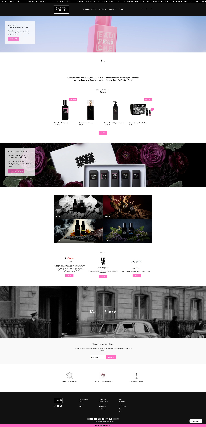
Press (120, 399)
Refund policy (102, 406)
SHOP (69, 275)
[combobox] (194, 421)
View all (103, 132)
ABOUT (121, 9)
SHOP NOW (13, 39)
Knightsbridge (102, 409)
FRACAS (101, 9)
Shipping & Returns (103, 401)
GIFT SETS (112, 9)
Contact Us (122, 401)
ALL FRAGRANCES (88, 9)
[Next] (152, 109)
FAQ (120, 409)
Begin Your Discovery (16, 171)
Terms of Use (122, 406)
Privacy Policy (102, 399)
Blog (120, 411)
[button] (103, 425)
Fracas (103, 92)
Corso (120, 404)
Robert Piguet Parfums (108, 421)
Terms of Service (103, 404)
